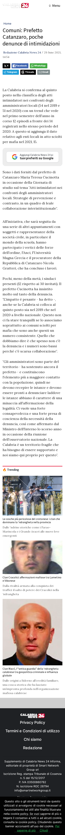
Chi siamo (32, 739)
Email (45, 72)
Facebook (21, 65)
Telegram (12, 72)
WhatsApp (40, 65)
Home (7, 23)
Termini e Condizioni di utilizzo (32, 731)
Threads (29, 72)
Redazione (32, 748)
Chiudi (44, 830)
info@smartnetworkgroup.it (32, 790)
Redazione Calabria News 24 (22, 52)
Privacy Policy (32, 722)
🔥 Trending (11, 470)
